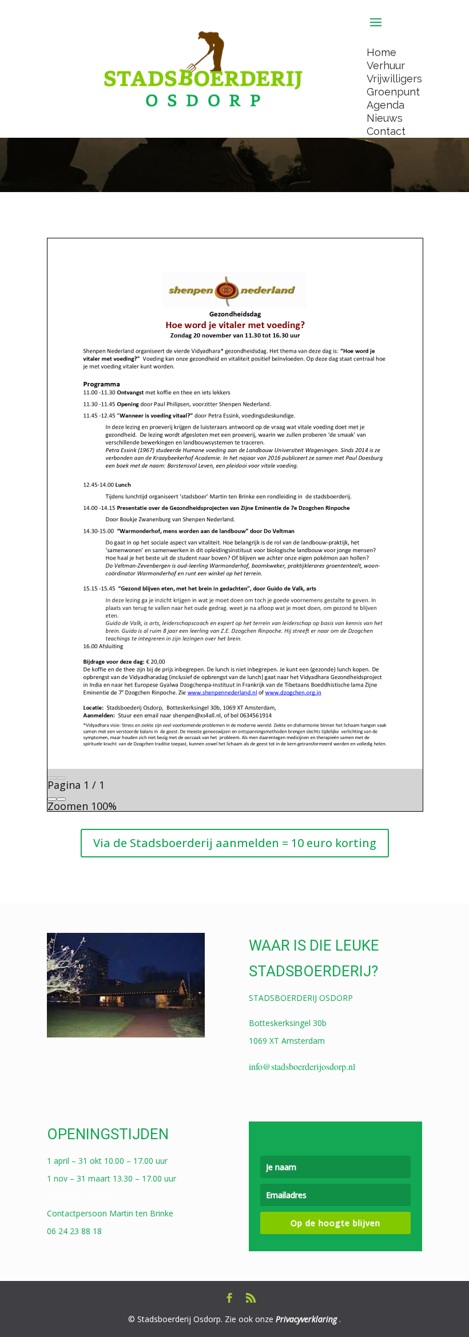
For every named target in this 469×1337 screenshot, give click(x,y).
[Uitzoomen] (52, 799)
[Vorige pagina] (52, 778)
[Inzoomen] (61, 799)
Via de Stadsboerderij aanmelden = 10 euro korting (234, 843)
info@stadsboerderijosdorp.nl (302, 1066)
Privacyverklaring (306, 1319)
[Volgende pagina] (61, 778)
